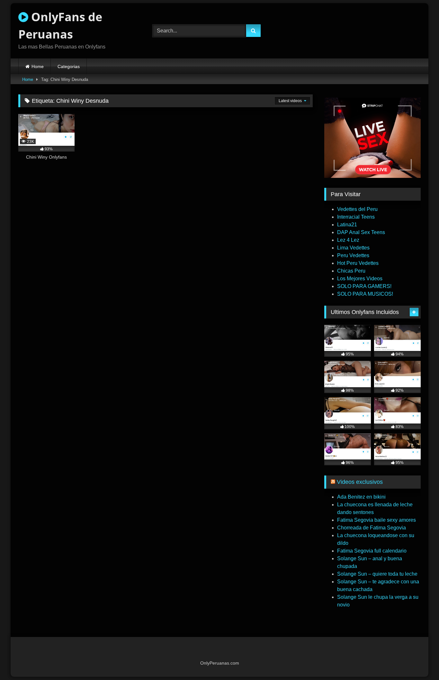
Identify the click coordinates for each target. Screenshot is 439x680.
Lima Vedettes (353, 247)
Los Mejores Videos (359, 278)
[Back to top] (419, 661)
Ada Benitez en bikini (361, 497)
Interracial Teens (356, 217)
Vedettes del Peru (357, 209)
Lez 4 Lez (348, 240)
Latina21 (347, 224)
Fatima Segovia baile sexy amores (376, 520)
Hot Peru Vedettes (358, 263)
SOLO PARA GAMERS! (364, 286)
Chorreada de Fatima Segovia (371, 527)
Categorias (69, 66)
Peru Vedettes (353, 255)
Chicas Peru (351, 271)
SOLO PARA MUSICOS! (365, 294)
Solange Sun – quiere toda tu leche (377, 574)
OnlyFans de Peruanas (60, 25)
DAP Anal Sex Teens (361, 232)
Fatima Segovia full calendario (372, 551)
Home (37, 66)
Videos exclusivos (360, 482)
